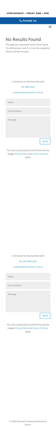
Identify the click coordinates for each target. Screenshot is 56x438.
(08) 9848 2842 (30, 261)
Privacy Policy (21, 153)
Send (45, 141)
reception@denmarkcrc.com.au (28, 92)
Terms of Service (40, 153)
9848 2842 (30, 87)
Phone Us (30, 21)
